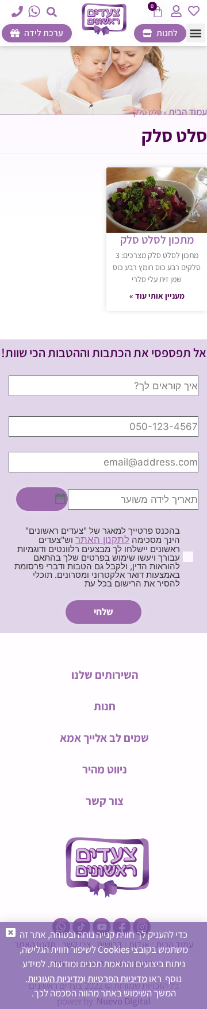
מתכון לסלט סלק (157, 239)
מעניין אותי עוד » (157, 296)
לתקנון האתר (102, 539)
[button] (52, 12)
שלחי (103, 611)
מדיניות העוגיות (55, 978)
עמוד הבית (187, 111)
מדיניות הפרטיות (117, 978)
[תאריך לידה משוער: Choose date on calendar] (42, 499)
